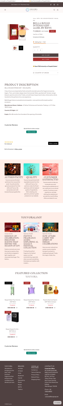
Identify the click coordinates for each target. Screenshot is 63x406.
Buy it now (45, 59)
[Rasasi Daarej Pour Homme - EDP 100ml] (31, 290)
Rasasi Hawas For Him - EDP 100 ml (12, 330)
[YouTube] (57, 4)
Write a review (31, 132)
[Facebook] (51, 4)
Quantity (36, 47)
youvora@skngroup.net (51, 396)
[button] (6, 31)
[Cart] (57, 10)
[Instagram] (54, 4)
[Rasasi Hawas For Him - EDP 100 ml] (13, 319)
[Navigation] (5, 10)
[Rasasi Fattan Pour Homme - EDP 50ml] (13, 290)
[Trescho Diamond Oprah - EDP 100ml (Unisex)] (50, 290)
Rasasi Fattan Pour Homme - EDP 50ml (12, 301)
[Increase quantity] (40, 50)
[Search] (54, 10)
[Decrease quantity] (34, 50)
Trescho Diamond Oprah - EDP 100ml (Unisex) (50, 301)
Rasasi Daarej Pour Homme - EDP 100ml (31, 301)
